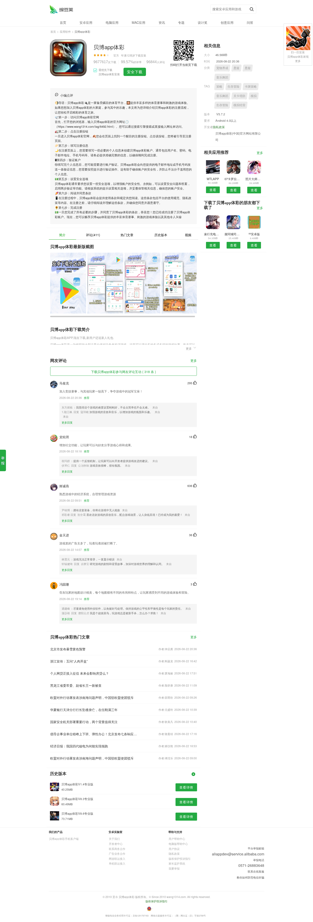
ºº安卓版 (254, 234)
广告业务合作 (117, 853)
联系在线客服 (256, 871)
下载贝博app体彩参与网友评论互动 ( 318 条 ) (123, 371)
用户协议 (174, 849)
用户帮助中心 (177, 839)
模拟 (254, 96)
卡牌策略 (251, 86)
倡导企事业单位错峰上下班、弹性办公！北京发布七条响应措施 (94, 734)
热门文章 (127, 235)
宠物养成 (222, 68)
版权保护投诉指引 (180, 858)
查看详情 (186, 787)
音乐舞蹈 (222, 77)
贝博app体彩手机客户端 (64, 839)
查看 (212, 189)
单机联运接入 (117, 863)
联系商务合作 (117, 849)
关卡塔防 (239, 96)
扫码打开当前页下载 (183, 64)
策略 (219, 86)
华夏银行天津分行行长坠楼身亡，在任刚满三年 (84, 709)
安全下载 (135, 71)
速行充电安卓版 (213, 234)
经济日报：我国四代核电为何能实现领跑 (79, 746)
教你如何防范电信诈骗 (250, 877)
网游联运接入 (117, 858)
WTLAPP (213, 179)
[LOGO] (61, 9)
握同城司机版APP (233, 234)
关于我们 (114, 839)
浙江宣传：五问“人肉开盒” (69, 661)
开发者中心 (116, 844)
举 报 (3, 460)
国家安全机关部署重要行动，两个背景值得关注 (84, 721)
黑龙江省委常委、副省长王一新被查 (76, 685)
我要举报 (174, 868)
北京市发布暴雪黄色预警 (67, 649)
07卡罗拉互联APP (233, 179)
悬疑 (236, 68)
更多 (193, 360)
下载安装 (140, 55)
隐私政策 (219, 127)
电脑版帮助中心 (178, 844)
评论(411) (93, 235)
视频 (188, 235)
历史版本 (160, 235)
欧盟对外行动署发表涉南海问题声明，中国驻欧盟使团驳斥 (92, 697)
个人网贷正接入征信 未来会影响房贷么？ (79, 673)
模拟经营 (239, 105)
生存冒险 (233, 86)
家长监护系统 (177, 863)
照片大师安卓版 (254, 179)
